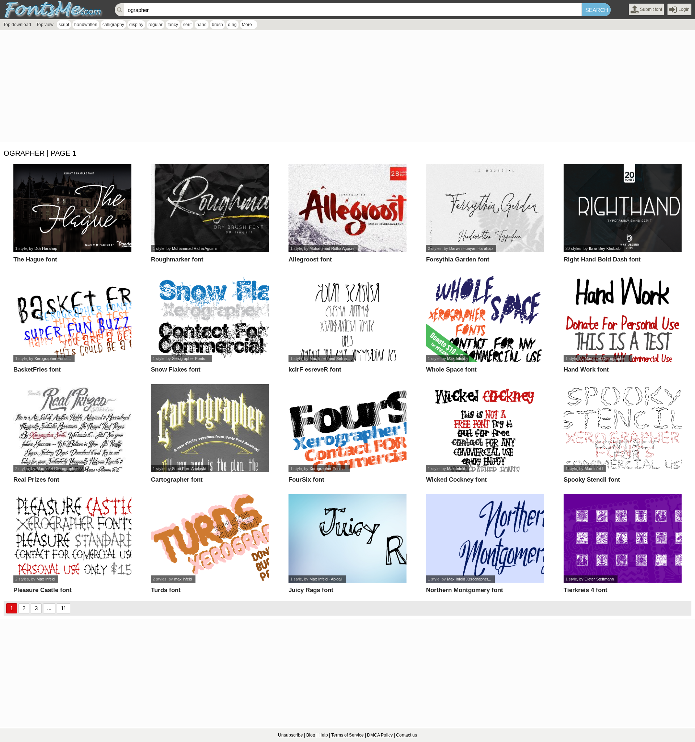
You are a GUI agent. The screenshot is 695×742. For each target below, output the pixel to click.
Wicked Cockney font (456, 479)
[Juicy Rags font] (347, 538)
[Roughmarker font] (210, 208)
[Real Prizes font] (72, 428)
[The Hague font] (72, 208)
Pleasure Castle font (42, 590)
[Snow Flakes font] (210, 318)
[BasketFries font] (72, 318)
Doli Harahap (45, 248)
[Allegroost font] (347, 208)
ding (232, 24)
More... (248, 24)
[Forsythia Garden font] (485, 208)
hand (202, 24)
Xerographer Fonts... (52, 358)
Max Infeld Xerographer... (607, 358)
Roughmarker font (177, 259)
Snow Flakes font (176, 369)
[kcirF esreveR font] (347, 318)
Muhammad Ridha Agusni (194, 248)
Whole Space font (451, 369)
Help (323, 735)
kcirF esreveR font (314, 369)
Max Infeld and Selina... (329, 358)
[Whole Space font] (485, 318)
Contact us (406, 735)
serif (187, 24)
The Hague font (35, 259)
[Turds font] (210, 538)
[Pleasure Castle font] (72, 538)
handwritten (85, 24)
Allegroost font (310, 259)
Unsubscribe (290, 735)
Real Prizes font (36, 479)
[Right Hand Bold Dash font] (623, 208)
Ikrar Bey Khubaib (604, 248)
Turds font (166, 590)
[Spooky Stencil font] (623, 428)
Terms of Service (347, 735)
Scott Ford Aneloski (189, 468)
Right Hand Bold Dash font (602, 259)
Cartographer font (177, 479)
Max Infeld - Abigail (325, 579)
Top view (45, 24)
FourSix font (306, 479)
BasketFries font (37, 369)
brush (217, 24)
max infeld (183, 579)
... (49, 608)
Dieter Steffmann (599, 579)
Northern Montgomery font (464, 590)
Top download (17, 24)
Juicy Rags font (310, 590)
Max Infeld (456, 358)
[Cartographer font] (210, 428)
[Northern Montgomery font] (485, 538)
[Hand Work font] (623, 318)
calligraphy (113, 24)
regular (155, 24)
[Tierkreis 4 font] (623, 538)
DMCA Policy (380, 735)
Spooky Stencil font (592, 479)
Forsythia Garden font (457, 259)
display (136, 24)
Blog (310, 735)
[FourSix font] (347, 428)
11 (63, 608)
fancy (173, 24)
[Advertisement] (217, 88)
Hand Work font (586, 369)
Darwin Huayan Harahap (471, 248)
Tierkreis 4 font (585, 590)
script (64, 24)
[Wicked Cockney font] (485, 428)
